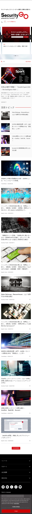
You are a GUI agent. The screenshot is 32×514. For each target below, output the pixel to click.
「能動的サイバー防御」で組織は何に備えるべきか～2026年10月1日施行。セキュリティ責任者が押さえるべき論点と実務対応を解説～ (16, 237)
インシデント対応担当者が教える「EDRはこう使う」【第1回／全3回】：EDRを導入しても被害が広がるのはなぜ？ (16, 324)
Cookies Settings (16, 506)
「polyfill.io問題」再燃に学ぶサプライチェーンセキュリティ (15, 436)
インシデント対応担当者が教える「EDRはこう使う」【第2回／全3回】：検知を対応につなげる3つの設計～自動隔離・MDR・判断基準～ (16, 267)
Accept (16, 511)
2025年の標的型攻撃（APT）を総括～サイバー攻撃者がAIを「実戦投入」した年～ (21, 126)
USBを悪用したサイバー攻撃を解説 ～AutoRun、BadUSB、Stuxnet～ (21, 138)
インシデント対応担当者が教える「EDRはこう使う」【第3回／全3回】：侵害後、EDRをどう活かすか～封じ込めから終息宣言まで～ (16, 208)
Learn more (16, 503)
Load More (16, 448)
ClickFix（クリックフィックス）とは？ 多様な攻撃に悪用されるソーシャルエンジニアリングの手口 (16, 381)
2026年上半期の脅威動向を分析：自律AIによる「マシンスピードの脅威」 (15, 179)
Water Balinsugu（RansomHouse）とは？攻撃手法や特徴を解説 (16, 295)
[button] (1, 37)
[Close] (30, 496)
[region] (16, 504)
